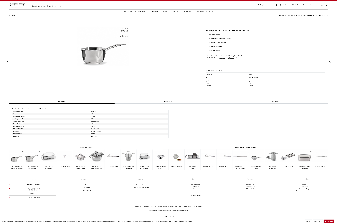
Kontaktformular (250, 186)
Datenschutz (304, 186)
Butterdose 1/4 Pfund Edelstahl (144, 167)
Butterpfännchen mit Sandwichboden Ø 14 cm (32, 168)
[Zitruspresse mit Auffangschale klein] (81, 156)
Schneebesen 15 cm (224, 166)
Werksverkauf (250, 189)
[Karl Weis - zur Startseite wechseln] (37, 5)
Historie (87, 185)
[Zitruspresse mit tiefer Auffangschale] (97, 156)
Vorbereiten (196, 186)
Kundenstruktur (87, 190)
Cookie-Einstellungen (304, 189)
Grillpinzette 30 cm (320, 166)
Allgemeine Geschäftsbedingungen (304, 191)
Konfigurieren (329, 221)
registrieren (231, 58)
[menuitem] (267, 5)
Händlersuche (242, 56)
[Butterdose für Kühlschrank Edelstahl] (49, 156)
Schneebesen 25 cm (112, 166)
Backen (196, 191)
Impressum (305, 184)
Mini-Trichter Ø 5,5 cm (65, 167)
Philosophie (87, 187)
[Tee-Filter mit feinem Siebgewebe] (128, 156)
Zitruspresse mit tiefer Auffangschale (96, 167)
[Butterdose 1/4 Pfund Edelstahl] (144, 156)
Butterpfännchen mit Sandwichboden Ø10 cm (16, 168)
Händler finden (168, 101)
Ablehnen (308, 221)
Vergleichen (210, 70)
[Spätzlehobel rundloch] (192, 156)
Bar (196, 193)
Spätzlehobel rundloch (192, 167)
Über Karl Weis (275, 101)
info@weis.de (33, 193)
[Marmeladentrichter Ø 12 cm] (160, 156)
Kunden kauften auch (86, 147)
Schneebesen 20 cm (208, 166)
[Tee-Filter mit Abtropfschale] (272, 156)
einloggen (222, 58)
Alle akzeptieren (318, 221)
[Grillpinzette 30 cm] (320, 156)
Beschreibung (61, 101)
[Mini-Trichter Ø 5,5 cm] (65, 156)
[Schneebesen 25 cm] (112, 156)
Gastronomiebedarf (195, 195)
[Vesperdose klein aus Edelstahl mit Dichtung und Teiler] (304, 156)
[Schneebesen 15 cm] (224, 156)
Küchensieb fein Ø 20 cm (256, 167)
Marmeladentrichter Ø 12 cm (160, 167)
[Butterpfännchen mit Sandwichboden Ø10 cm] (17, 156)
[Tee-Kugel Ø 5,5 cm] (176, 156)
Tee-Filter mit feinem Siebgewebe (128, 167)
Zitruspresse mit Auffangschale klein (80, 167)
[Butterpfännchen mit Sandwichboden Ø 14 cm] (33, 156)
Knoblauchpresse (288, 166)
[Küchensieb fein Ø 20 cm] (256, 156)
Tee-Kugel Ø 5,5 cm (176, 166)
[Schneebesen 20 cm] (208, 156)
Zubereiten (196, 189)
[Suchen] (276, 5)
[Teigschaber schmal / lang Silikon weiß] (240, 156)
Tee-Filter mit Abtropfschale (272, 167)
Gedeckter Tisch (195, 184)
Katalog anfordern (141, 185)
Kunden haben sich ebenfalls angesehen (245, 147)
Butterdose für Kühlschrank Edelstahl (49, 168)
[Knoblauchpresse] (288, 156)
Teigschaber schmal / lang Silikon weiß (240, 167)
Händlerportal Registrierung (141, 187)
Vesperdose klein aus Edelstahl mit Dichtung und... (304, 168)
